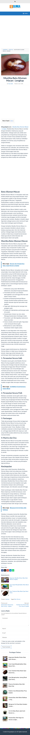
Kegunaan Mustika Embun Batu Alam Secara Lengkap (19, 578)
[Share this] (2, 570)
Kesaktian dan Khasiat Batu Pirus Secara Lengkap (22, 604)
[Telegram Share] (10, 570)
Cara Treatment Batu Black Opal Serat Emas (19, 592)
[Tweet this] (5, 570)
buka (12, 120)
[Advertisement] (15, 32)
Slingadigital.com (12, 732)
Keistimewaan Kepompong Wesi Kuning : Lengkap (7, 604)
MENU (26, 13)
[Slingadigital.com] (15, 6)
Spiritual (7, 599)
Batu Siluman (17, 599)
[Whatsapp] (13, 570)
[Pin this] (8, 570)
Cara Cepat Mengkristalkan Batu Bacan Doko (19, 585)
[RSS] (15, 1)
